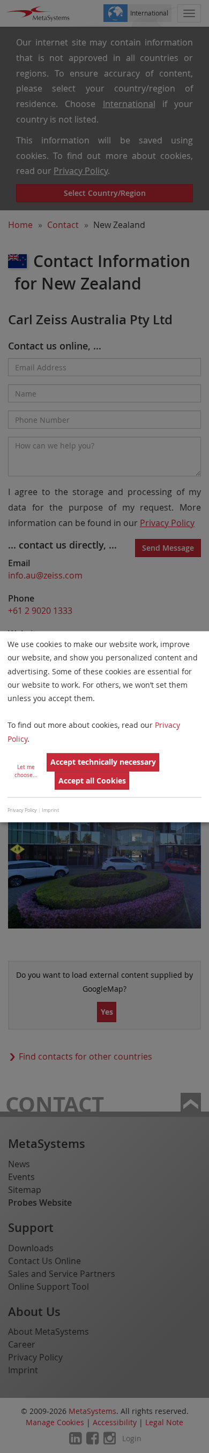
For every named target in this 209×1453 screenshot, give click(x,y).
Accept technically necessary (103, 762)
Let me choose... (26, 771)
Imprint (50, 811)
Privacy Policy (22, 811)
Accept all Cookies (92, 780)
